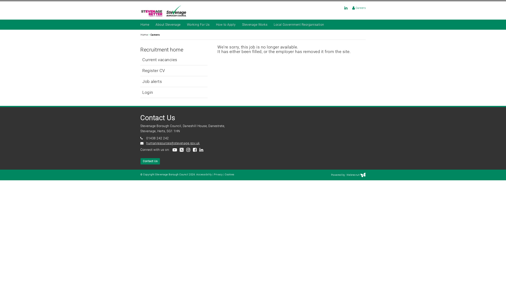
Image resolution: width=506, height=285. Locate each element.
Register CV (153, 70)
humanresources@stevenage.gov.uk (173, 143)
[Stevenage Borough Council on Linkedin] (344, 8)
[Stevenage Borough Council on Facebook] (194, 150)
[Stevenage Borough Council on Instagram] (188, 150)
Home (145, 25)
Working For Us (198, 25)
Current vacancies (159, 59)
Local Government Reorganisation (299, 25)
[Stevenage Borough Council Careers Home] (351, 8)
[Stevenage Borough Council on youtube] (174, 150)
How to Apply (226, 25)
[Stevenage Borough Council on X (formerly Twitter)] (181, 150)
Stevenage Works (255, 25)
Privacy (218, 174)
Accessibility (204, 174)
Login (147, 92)
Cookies (229, 174)
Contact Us (150, 161)
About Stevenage (168, 25)
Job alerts (152, 81)
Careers (361, 8)
